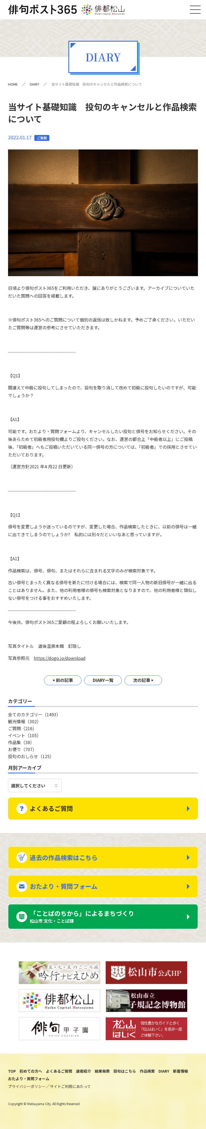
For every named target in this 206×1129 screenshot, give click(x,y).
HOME (13, 84)
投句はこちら (124, 1071)
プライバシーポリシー (27, 1086)
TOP (12, 1071)
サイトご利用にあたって (70, 1086)
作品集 (21, 742)
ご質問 (22, 728)
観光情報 (24, 721)
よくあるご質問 (51, 808)
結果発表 (102, 1071)
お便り (22, 749)
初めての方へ (31, 1071)
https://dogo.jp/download (60, 658)
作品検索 (147, 1071)
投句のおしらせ (31, 756)
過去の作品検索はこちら (64, 857)
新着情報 (180, 1071)
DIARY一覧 (103, 680)
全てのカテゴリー (34, 714)
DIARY (34, 84)
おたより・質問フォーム (63, 886)
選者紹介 (83, 1071)
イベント (24, 735)
